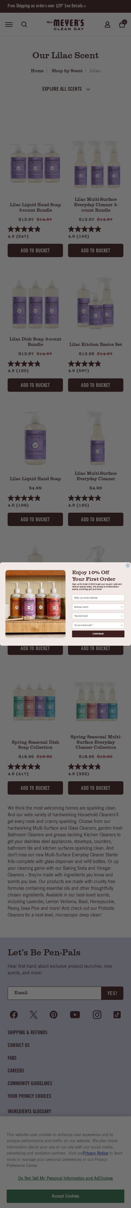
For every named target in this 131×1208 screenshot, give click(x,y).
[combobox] (97, 607)
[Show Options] (122, 607)
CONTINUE (98, 634)
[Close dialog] (128, 565)
